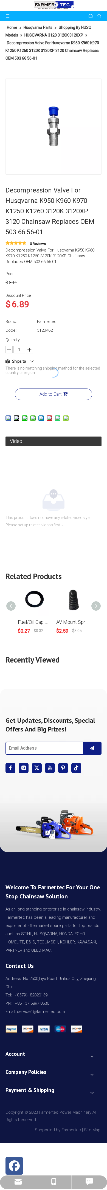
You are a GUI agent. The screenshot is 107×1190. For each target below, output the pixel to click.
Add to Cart (50, 394)
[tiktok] (76, 768)
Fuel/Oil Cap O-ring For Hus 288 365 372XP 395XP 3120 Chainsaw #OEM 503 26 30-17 (34, 622)
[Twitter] (37, 768)
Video (16, 441)
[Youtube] (50, 768)
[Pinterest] (63, 768)
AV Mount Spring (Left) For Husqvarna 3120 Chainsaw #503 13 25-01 (72, 622)
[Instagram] (24, 768)
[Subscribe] (92, 748)
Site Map (93, 1129)
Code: (10, 330)
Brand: (11, 321)
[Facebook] (10, 768)
